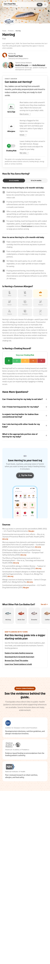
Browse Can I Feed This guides (16, 660)
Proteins (11, 31)
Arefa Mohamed (38, 65)
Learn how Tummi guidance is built (18, 664)
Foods (4, 31)
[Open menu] (45, 4)
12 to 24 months (36, 181)
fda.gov (31, 531)
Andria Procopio (21, 65)
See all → (44, 604)
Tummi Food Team (15, 56)
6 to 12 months (14, 181)
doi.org (5, 539)
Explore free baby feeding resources (19, 653)
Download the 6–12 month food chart (19, 657)
